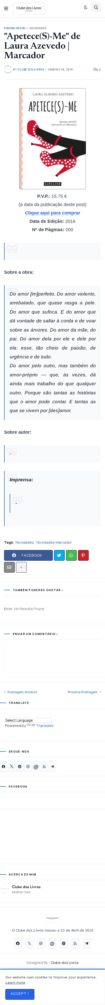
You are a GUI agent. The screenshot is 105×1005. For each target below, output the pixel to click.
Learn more (15, 982)
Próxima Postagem (83, 692)
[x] (11, 766)
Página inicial (15, 28)
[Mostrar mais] (21, 567)
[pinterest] (19, 766)
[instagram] (28, 766)
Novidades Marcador (54, 542)
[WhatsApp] (71, 555)
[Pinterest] (83, 555)
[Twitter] (59, 555)
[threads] (36, 766)
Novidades (38, 28)
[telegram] (52, 766)
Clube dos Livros (26, 886)
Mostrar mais (21, 892)
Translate (45, 725)
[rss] (44, 766)
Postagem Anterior (22, 692)
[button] (6, 8)
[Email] (9, 567)
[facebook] (3, 766)
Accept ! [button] (20, 993)
